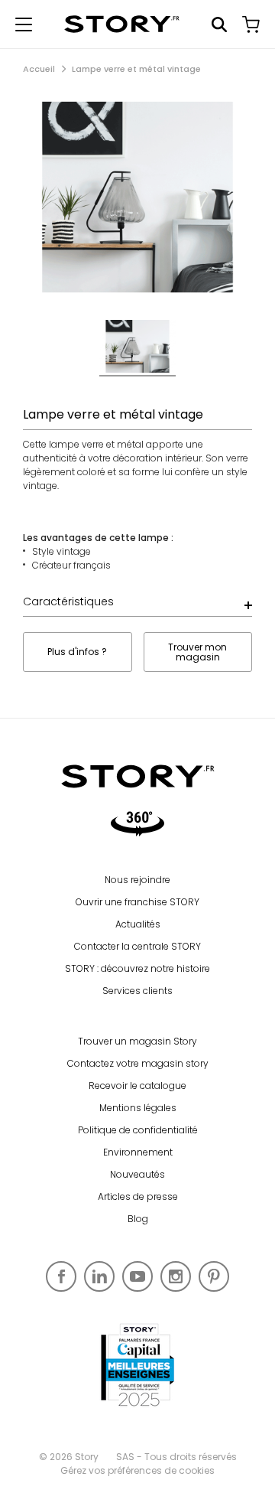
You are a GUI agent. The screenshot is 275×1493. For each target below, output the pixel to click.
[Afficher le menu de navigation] (23, 24)
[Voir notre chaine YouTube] (137, 1276)
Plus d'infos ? (77, 651)
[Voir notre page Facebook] (61, 1276)
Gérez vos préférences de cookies (137, 1470)
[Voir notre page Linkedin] (99, 1276)
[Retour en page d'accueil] (122, 24)
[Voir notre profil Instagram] (175, 1276)
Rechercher (219, 24)
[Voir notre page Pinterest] (214, 1276)
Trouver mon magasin (197, 652)
